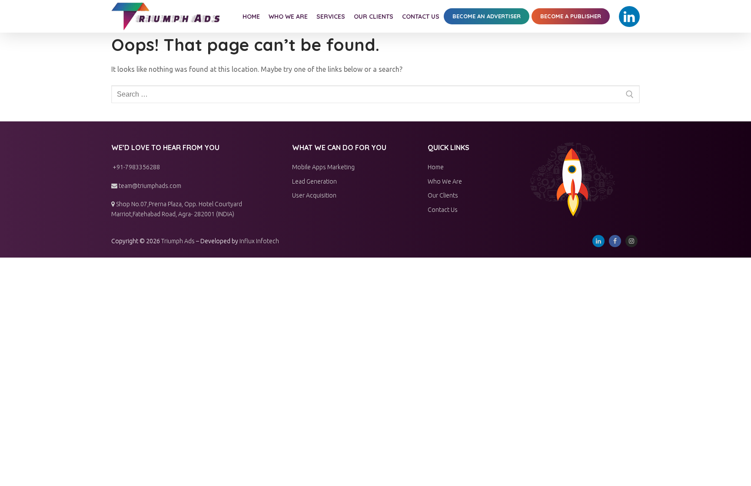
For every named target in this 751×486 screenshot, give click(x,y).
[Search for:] (375, 94)
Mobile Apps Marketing (323, 167)
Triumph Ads (178, 241)
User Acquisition (314, 195)
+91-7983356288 (135, 167)
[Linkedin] (629, 16)
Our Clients (443, 195)
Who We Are (445, 181)
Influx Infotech (259, 241)
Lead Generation (314, 181)
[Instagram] (631, 241)
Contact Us (443, 209)
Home (436, 167)
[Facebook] (615, 241)
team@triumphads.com (149, 185)
